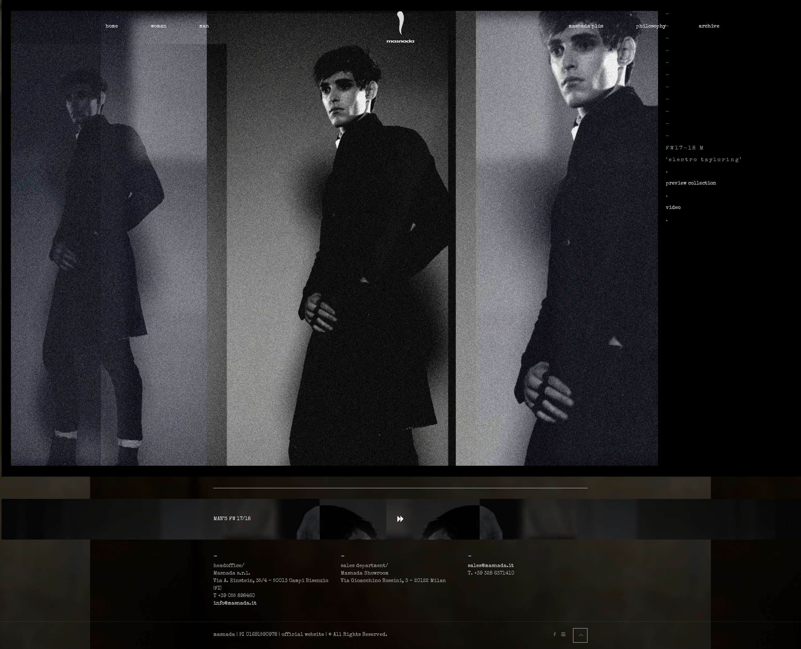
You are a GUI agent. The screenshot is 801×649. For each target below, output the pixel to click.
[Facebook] (555, 634)
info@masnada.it (235, 603)
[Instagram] (563, 634)
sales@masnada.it (491, 566)
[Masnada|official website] (400, 26)
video (673, 207)
